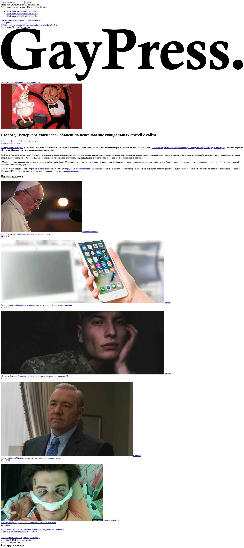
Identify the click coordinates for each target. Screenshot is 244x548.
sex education (29, 82)
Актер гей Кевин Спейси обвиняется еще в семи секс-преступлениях (31, 458)
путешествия (49, 529)
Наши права (6, 27)
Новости (167, 303)
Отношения (25, 27)
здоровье (60, 529)
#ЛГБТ (19, 538)
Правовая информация (27, 532)
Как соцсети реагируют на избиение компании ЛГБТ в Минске (28, 523)
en (39, 82)
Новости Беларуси (111, 520)
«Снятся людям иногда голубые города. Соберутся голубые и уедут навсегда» (188, 148)
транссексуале (36, 169)
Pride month (41, 25)
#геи (3, 538)
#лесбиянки (10, 538)
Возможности (7, 82)
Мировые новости (90, 232)
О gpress (4, 532)
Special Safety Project (27, 25)
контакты (13, 532)
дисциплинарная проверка (66, 171)
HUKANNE (51, 25)
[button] (122, 23)
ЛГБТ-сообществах (78, 169)
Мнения (15, 27)
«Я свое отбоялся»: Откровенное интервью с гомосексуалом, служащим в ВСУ (35, 376)
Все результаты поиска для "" (21, 20)
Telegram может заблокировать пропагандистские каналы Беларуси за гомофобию (36, 305)
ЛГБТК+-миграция (9, 25)
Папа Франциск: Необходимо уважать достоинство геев (25, 234)
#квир (37, 538)
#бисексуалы (28, 538)
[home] (122, 80)
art (36, 82)
